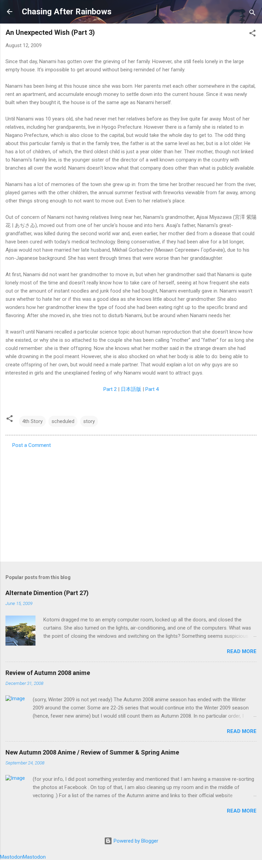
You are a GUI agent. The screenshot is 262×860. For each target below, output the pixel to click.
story (89, 421)
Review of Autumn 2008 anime (47, 672)
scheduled (63, 421)
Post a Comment (31, 445)
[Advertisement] (131, 503)
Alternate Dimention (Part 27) (47, 592)
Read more (242, 651)
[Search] (252, 13)
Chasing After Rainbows (67, 11)
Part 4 (152, 389)
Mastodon (11, 857)
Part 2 (110, 389)
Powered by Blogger (135, 841)
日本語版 (131, 389)
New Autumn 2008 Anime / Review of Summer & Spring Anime (92, 752)
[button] (252, 34)
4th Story (32, 421)
